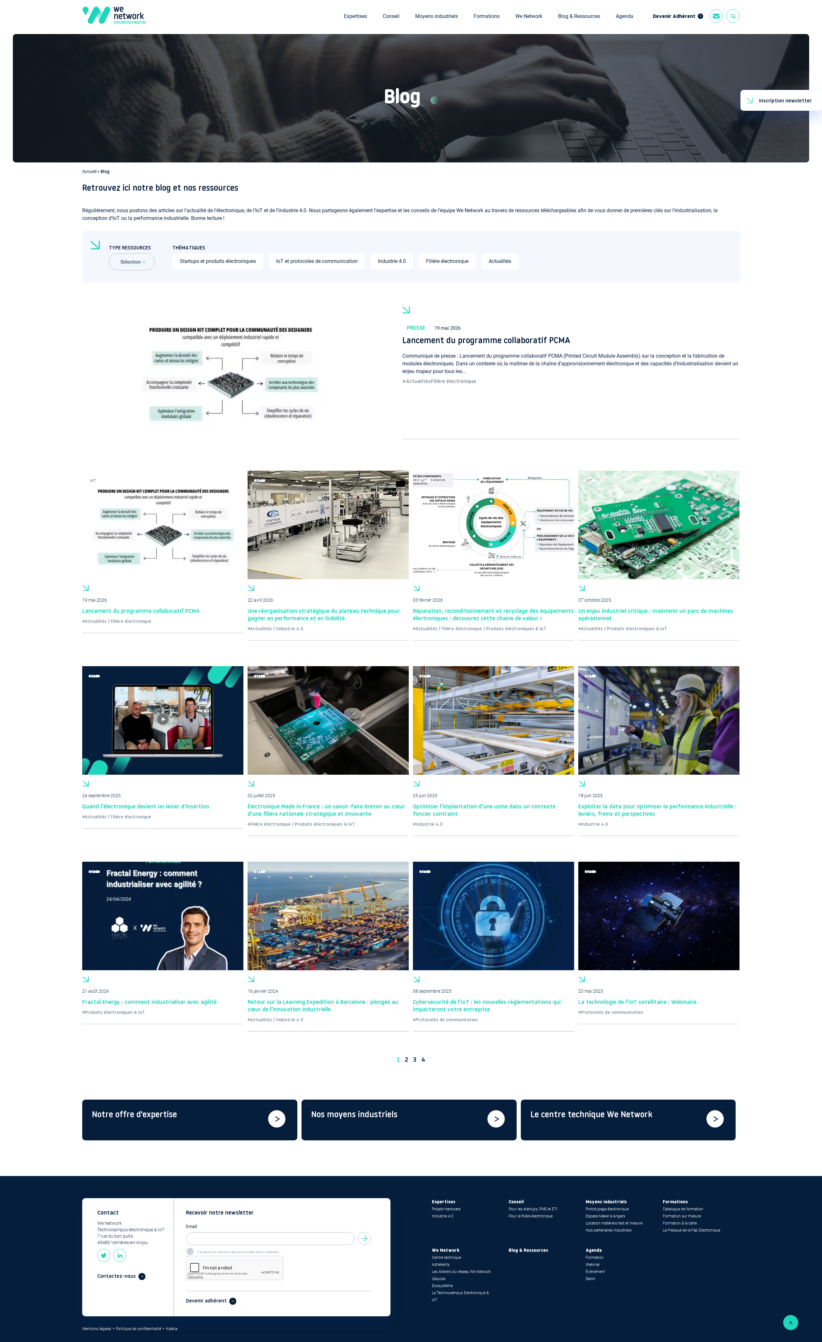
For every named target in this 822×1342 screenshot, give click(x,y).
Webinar (593, 1264)
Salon (590, 1279)
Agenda (624, 16)
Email (191, 1226)
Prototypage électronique (607, 1209)
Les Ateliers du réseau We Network (461, 1271)
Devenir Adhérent (674, 16)
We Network (528, 16)
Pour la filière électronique (531, 1216)
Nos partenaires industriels (609, 1230)
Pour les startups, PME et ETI (533, 1209)
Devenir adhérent (206, 1301)
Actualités (500, 261)
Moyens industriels (436, 16)
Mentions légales (96, 1329)
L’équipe (438, 1279)
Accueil (89, 171)
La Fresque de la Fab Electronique (691, 1230)
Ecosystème (442, 1286)
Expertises (355, 16)
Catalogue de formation (683, 1209)
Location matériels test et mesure (614, 1223)
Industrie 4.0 (392, 261)
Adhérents (441, 1264)
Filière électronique (447, 261)
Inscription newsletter (785, 101)
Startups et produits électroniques (218, 261)
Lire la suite (571, 371)
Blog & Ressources (579, 16)
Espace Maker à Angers (605, 1216)
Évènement (595, 1271)
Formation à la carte (680, 1223)
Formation (595, 1257)
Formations (487, 16)
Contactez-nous (116, 1276)
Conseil (391, 16)
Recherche (733, 16)
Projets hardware (446, 1209)
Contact (716, 16)
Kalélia (171, 1329)
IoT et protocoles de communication (317, 261)
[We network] (114, 16)
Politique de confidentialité (138, 1329)
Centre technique (446, 1257)
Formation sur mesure (682, 1216)
